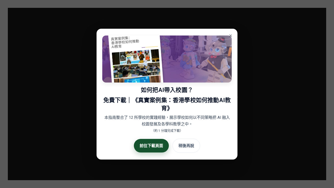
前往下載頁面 (151, 145)
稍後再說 (186, 145)
